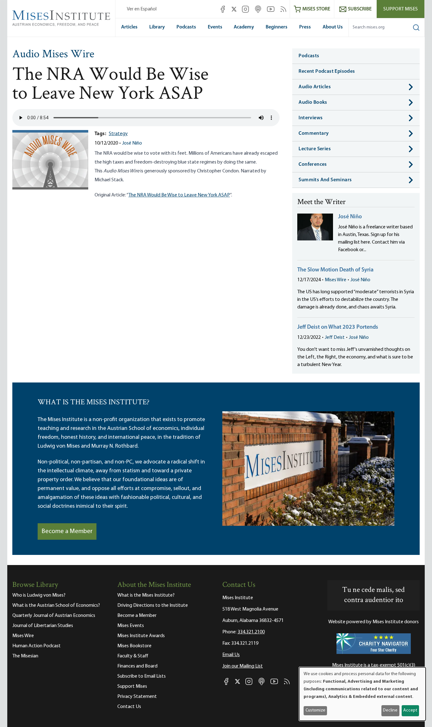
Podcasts (186, 27)
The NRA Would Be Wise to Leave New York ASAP (179, 195)
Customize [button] (315, 710)
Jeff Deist (335, 337)
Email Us (231, 654)
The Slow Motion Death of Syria (335, 270)
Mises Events (130, 625)
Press (305, 27)
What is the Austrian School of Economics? (56, 605)
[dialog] (362, 694)
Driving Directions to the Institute (152, 605)
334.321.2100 (251, 632)
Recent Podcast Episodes (327, 71)
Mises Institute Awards (141, 635)
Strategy (118, 133)
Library (157, 27)
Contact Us (129, 706)
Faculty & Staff (132, 656)
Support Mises (400, 9)
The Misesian (25, 656)
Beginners (276, 27)
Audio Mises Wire (53, 55)
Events (215, 27)
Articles (129, 27)
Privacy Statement (137, 696)
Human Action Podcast (36, 646)
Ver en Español (142, 9)
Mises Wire (335, 280)
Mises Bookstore (134, 646)
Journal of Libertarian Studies (42, 625)
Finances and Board (137, 666)
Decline (390, 710)
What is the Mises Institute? (146, 595)
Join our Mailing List (242, 666)
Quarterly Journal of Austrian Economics (53, 615)
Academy (244, 27)
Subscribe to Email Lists (141, 676)
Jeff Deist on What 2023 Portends (337, 327)
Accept (410, 710)
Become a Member (67, 531)
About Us (333, 27)
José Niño (132, 143)
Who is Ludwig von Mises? (38, 595)
